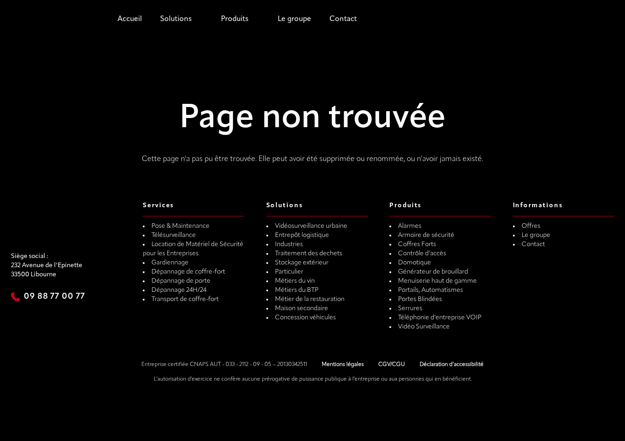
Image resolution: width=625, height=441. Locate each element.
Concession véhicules (305, 317)
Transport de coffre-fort (185, 299)
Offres (531, 226)
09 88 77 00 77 (54, 297)
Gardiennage (170, 262)
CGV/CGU (391, 364)
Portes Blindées (420, 299)
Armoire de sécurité (426, 235)
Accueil (130, 19)
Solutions (176, 19)
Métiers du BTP (296, 290)
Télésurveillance (173, 235)
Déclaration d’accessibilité (452, 364)
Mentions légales (343, 364)
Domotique (414, 262)
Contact (343, 19)
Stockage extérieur (302, 262)
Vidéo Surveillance (424, 326)
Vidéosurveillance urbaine (311, 226)
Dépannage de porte (180, 281)
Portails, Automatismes (430, 290)
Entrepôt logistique (302, 235)
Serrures (410, 308)
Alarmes (409, 226)
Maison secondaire (301, 308)
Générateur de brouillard (433, 272)
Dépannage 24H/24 (178, 290)
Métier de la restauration (310, 299)
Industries (289, 244)
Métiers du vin (295, 281)
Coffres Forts (417, 244)
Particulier (289, 272)
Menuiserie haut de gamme (437, 281)
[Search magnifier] (451, 19)
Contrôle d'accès (422, 253)
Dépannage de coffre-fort (188, 272)
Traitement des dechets (308, 253)
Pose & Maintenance (180, 226)
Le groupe (294, 19)
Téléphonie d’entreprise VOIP (439, 317)
